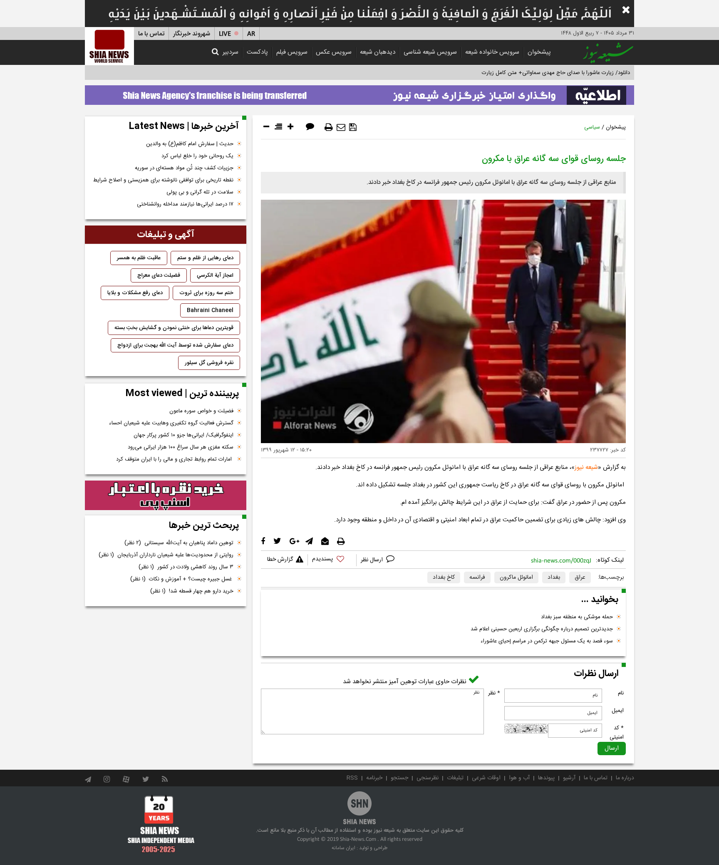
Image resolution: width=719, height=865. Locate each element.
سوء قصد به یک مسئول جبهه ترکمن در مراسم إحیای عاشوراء (547, 641)
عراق (580, 577)
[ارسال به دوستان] (341, 127)
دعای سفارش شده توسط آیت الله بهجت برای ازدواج (175, 345)
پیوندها (546, 778)
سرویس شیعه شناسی (430, 52)
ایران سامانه (343, 848)
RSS (352, 778)
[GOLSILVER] (165, 495)
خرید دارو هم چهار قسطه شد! (191, 591)
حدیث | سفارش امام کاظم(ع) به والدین (189, 144)
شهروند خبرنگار (191, 34)
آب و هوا (519, 778)
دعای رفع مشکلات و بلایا (135, 292)
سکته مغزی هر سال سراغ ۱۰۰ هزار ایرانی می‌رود (180, 447)
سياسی (592, 127)
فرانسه (477, 577)
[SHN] (109, 46)
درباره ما (625, 778)
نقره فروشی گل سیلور (209, 362)
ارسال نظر (372, 560)
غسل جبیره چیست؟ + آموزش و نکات (181, 579)
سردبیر (230, 52)
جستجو (399, 778)
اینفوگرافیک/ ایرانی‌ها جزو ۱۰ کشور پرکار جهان (183, 435)
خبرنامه (374, 778)
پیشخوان (539, 52)
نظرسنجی (428, 778)
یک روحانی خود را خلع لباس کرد (197, 156)
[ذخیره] (353, 127)
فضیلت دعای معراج (158, 275)
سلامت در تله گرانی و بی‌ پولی (199, 192)
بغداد (554, 577)
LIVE (225, 33)
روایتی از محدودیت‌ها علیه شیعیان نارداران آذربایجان (166, 555)
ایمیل (618, 710)
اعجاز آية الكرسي (215, 275)
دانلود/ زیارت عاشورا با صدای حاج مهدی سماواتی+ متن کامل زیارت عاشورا (548, 72)
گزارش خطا (280, 560)
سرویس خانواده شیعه (492, 52)
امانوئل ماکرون (516, 577)
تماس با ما (151, 34)
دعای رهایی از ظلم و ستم (205, 258)
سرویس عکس (334, 52)
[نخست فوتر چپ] (161, 823)
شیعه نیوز (586, 467)
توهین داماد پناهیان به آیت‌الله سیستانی (178, 543)
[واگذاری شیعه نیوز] (359, 92)
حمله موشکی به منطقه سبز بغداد (577, 617)
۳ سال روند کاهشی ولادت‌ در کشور (186, 567)
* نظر (494, 693)
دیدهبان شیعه (377, 52)
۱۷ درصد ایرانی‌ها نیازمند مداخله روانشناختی (185, 204)
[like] (332, 560)
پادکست (257, 52)
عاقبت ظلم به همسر (139, 258)
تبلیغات (455, 778)
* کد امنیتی (617, 733)
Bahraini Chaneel (210, 310)
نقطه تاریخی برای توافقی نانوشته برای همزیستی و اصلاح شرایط (163, 180)
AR (251, 33)
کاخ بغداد (444, 577)
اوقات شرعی (486, 778)
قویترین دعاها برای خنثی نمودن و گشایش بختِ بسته (173, 327)
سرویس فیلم (291, 52)
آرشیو (569, 778)
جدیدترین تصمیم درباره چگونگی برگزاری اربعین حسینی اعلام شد (542, 629)
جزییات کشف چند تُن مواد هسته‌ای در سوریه (184, 168)
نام (621, 693)
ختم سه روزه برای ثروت (206, 292)
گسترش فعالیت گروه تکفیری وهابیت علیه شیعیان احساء (171, 423)
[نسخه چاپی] (329, 127)
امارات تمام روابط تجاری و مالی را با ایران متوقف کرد (174, 459)
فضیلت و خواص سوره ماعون (201, 411)
